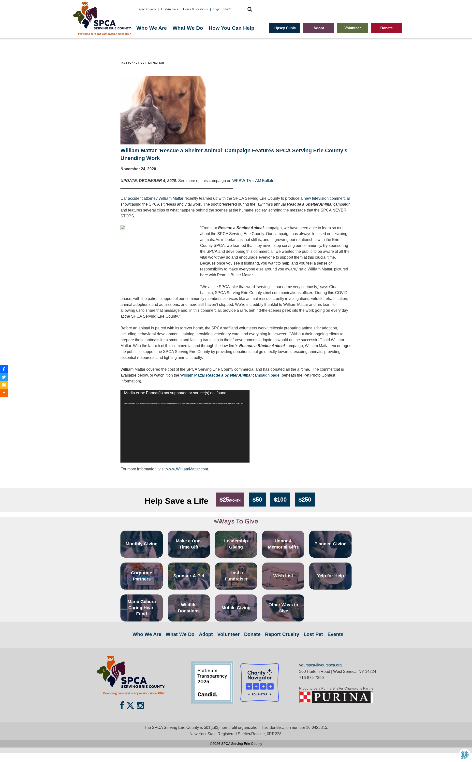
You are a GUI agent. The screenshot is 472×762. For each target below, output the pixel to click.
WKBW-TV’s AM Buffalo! (253, 181)
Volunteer (352, 28)
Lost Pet (313, 634)
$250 (304, 499)
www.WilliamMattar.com (187, 469)
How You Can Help (231, 28)
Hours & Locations (195, 9)
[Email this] (4, 385)
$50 (257, 499)
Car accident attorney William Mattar (151, 198)
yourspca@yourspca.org (320, 665)
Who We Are (151, 28)
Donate (386, 28)
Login (217, 9)
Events (335, 634)
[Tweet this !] (4, 377)
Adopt (318, 28)
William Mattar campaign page (230, 375)
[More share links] (4, 393)
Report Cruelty (146, 9)
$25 (230, 499)
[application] (185, 426)
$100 (280, 499)
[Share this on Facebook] (4, 369)
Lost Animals (169, 9)
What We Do (188, 28)
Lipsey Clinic (285, 28)
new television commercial (327, 198)
